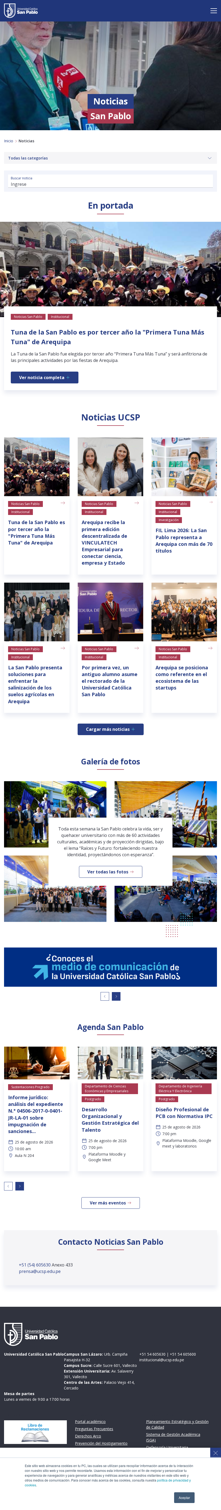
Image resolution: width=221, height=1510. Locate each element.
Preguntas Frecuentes (94, 1428)
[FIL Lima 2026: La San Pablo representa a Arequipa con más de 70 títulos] (184, 466)
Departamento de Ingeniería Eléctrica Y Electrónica (180, 1088)
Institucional (20, 512)
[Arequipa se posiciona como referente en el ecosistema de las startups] (184, 612)
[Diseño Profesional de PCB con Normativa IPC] (184, 1063)
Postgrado (93, 1099)
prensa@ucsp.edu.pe (40, 1271)
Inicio (8, 140)
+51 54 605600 (183, 1354)
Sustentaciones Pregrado (30, 1087)
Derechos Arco (88, 1436)
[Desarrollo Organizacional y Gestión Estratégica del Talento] (110, 1063)
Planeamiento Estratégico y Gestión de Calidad (177, 1424)
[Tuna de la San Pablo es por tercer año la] (37, 466)
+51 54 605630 (152, 1354)
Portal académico (90, 1421)
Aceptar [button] (184, 1497)
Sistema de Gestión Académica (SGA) (173, 1437)
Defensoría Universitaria (167, 1447)
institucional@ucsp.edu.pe (161, 1359)
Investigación (169, 520)
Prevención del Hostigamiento (101, 1443)
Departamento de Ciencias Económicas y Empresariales (106, 1088)
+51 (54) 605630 (35, 1265)
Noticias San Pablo (25, 504)
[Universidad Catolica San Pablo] (21, 10)
